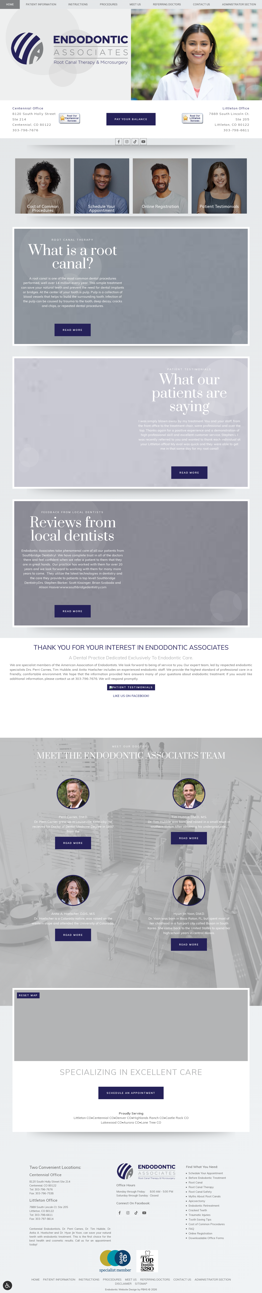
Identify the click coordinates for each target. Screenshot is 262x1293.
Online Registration (200, 1233)
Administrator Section (239, 4)
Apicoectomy (197, 1201)
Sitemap (141, 1283)
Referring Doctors (167, 4)
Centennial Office (27, 108)
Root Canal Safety (200, 1191)
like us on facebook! (131, 696)
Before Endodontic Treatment (207, 1178)
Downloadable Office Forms (206, 1238)
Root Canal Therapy (201, 1187)
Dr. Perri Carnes (72, 1228)
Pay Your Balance (131, 119)
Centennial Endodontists (44, 1228)
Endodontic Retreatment (204, 1205)
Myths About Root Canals (205, 1196)
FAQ (191, 1228)
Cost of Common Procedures (207, 1224)
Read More (77, 843)
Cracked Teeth (198, 1210)
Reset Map (28, 995)
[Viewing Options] (7, 1285)
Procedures (108, 4)
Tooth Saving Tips (200, 1219)
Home (10, 4)
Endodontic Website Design (121, 1289)
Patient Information (41, 4)
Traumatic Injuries (199, 1215)
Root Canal (195, 1182)
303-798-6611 (237, 130)
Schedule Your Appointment (206, 1173)
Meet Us (135, 4)
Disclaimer (123, 1283)
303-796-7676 (25, 130)
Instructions (78, 4)
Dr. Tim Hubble (95, 1228)
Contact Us (201, 4)
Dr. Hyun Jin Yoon (71, 1232)
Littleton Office (236, 108)
